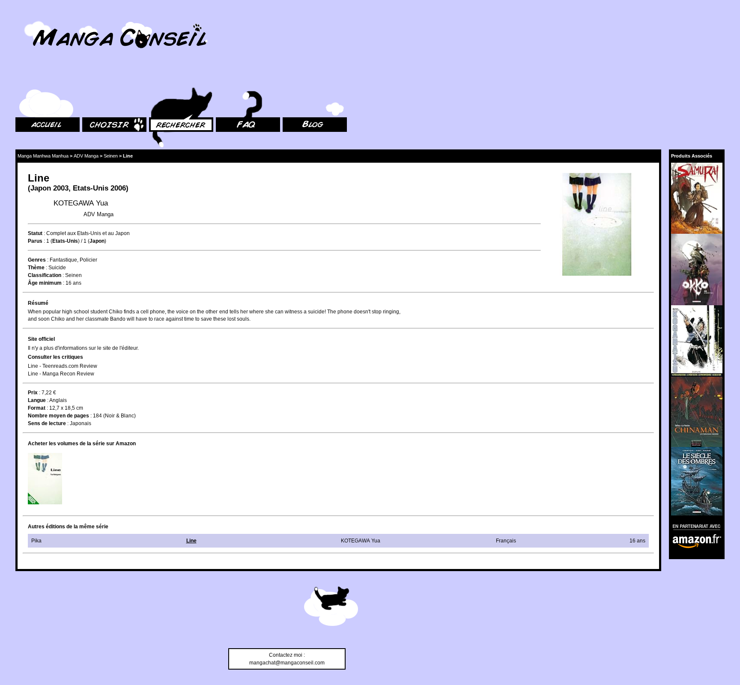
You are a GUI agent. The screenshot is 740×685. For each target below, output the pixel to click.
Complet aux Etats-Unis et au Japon (88, 233)
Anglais (58, 400)
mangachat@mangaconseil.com (287, 663)
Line (191, 541)
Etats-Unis (90, 188)
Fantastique (63, 260)
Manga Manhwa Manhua (43, 155)
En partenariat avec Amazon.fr (693, 526)
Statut (35, 233)
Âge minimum (45, 283)
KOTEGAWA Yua (81, 203)
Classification (44, 275)
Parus (35, 241)
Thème (36, 268)
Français (506, 541)
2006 (118, 188)
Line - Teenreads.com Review (62, 366)
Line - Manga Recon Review (61, 374)
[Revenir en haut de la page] (331, 607)
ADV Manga (86, 155)
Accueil (24, 77)
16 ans (73, 283)
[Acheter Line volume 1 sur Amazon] (45, 478)
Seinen (111, 155)
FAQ (221, 77)
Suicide (57, 268)
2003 (61, 188)
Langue (37, 400)
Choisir (90, 77)
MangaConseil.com (38, 18)
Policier (88, 260)
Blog (288, 77)
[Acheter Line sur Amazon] (597, 225)
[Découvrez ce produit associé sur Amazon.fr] (696, 198)
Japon (40, 188)
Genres (37, 260)
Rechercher (162, 77)
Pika (36, 541)
